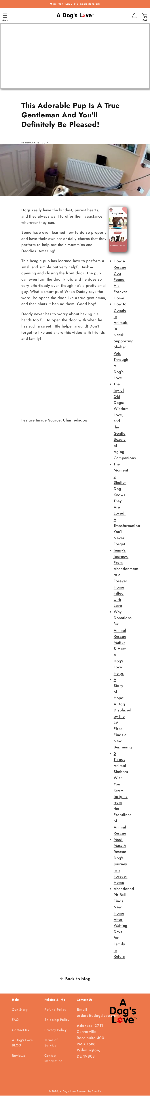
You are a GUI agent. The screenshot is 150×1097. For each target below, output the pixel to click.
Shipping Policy (57, 1019)
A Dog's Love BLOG (22, 1043)
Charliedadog (75, 420)
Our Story (20, 1009)
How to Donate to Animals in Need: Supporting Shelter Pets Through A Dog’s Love (124, 341)
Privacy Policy (55, 1030)
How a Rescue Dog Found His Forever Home (120, 279)
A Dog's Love (68, 1091)
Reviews (18, 1055)
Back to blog (77, 979)
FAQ (15, 1019)
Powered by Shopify (89, 1091)
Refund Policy (55, 1009)
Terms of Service (51, 1043)
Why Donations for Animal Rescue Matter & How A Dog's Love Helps (123, 642)
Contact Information (53, 1058)
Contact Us (20, 1030)
